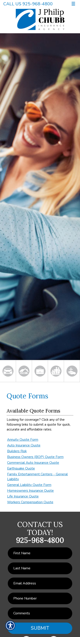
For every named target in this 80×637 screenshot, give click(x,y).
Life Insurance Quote (23, 496)
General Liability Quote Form (29, 484)
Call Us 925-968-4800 (28, 4)
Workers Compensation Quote (30, 502)
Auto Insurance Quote (23, 445)
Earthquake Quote (21, 468)
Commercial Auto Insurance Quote (33, 462)
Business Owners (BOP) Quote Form (35, 456)
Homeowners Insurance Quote (30, 490)
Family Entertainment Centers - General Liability (37, 476)
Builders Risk (17, 451)
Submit (40, 628)
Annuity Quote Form (22, 439)
